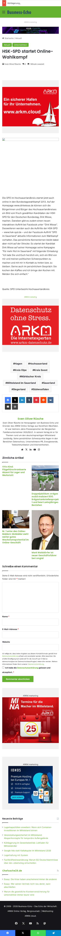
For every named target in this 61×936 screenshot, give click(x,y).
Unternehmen (20, 45)
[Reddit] (43, 400)
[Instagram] (39, 449)
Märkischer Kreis (31, 376)
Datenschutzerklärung (10, 656)
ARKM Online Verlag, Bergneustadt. (24, 911)
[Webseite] (22, 449)
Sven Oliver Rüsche (12, 64)
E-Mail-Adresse (10, 629)
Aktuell (18, 38)
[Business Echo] (19, 12)
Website (6, 642)
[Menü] (3, 13)
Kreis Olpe (21, 370)
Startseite (9, 38)
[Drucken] (15, 407)
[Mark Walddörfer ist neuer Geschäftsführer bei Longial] (45, 530)
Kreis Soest (40, 370)
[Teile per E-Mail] (8, 407)
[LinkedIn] (22, 400)
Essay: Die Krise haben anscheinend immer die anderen (30, 879)
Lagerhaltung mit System (16, 855)
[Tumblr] (29, 400)
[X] (15, 400)
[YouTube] (34, 449)
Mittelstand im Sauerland (21, 382)
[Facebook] (8, 400)
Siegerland (19, 389)
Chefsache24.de (12, 870)
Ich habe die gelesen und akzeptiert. (26, 670)
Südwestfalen (41, 389)
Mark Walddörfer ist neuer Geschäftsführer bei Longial (44, 555)
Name (5, 616)
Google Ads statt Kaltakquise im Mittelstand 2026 (27, 850)
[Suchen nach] (57, 13)
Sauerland (49, 382)
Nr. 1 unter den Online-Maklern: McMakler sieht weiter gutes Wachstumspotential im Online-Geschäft (15, 537)
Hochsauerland (38, 363)
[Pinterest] (36, 400)
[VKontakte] (50, 400)
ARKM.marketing (30, 22)
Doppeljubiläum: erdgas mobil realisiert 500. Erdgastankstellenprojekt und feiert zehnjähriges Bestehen (45, 499)
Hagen (18, 363)
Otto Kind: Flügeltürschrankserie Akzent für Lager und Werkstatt (14, 471)
